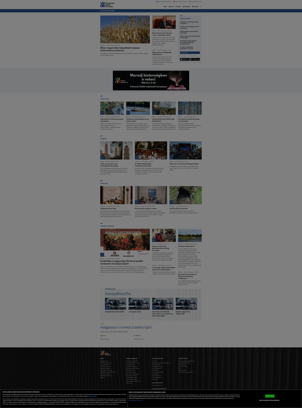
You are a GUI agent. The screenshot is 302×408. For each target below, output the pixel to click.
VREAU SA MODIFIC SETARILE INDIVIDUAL (269, 400)
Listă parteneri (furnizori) (135, 400)
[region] (151, 399)
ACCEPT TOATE (270, 396)
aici (48, 402)
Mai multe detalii (92, 396)
